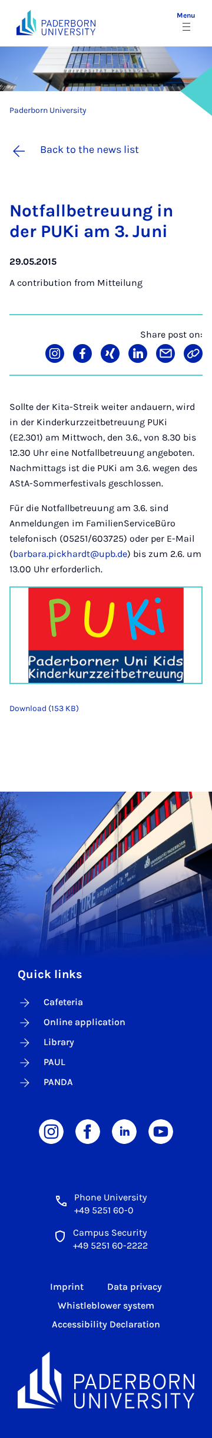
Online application (84, 1021)
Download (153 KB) (44, 708)
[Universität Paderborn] (106, 1380)
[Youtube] (160, 1130)
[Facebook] (87, 1130)
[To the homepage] (55, 22)
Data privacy (134, 1286)
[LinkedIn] (124, 1130)
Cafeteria (63, 1001)
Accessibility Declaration (106, 1324)
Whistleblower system (106, 1305)
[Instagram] (51, 1130)
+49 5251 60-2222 (110, 1245)
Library (59, 1041)
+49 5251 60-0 (104, 1210)
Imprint (67, 1286)
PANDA (58, 1081)
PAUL (54, 1061)
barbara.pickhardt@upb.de (70, 553)
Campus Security (110, 1232)
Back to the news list (89, 149)
